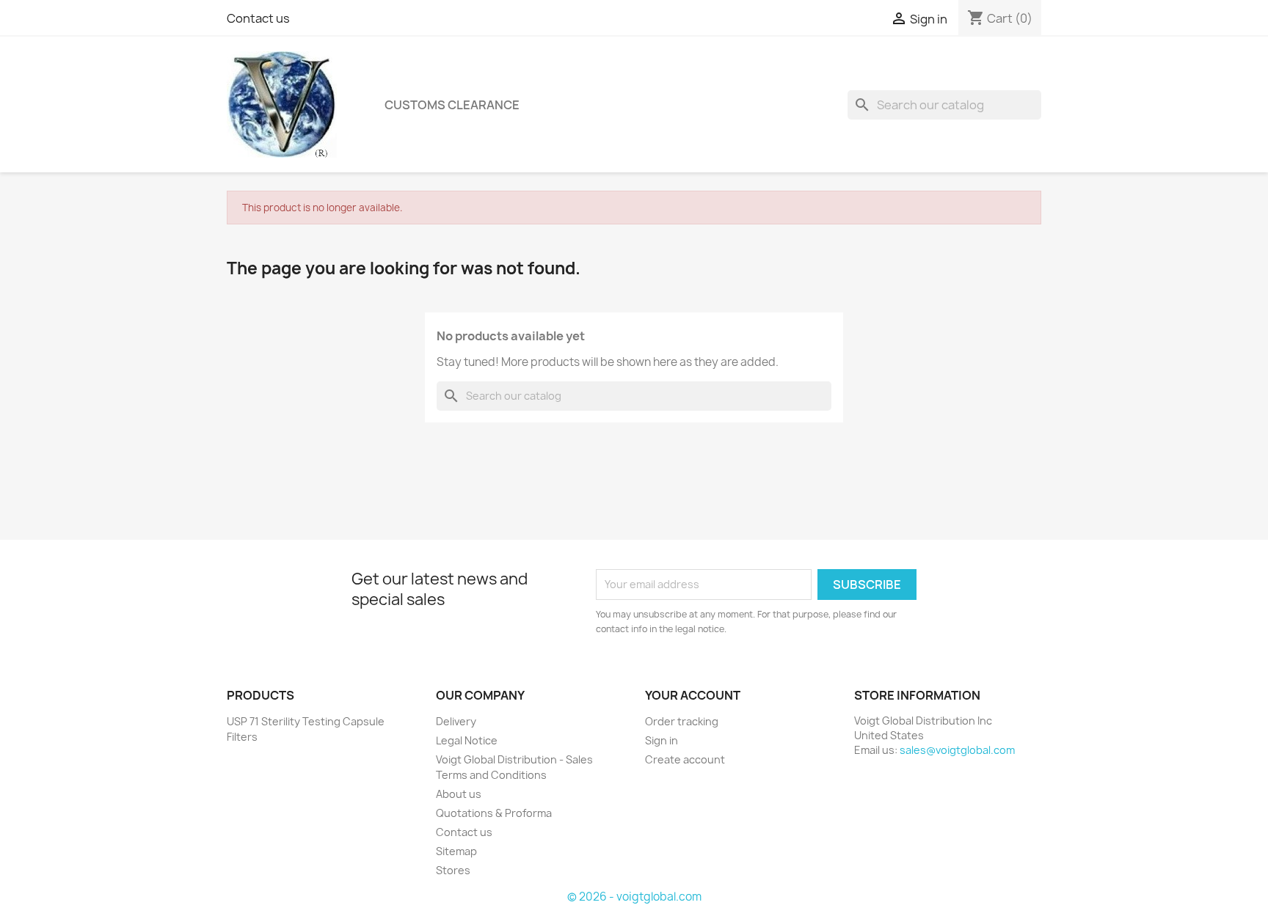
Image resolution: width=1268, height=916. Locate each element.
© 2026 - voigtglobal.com (634, 896)
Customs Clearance (452, 105)
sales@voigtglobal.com (957, 750)
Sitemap (456, 851)
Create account (685, 759)
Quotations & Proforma (494, 813)
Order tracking (681, 721)
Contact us (258, 18)
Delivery (456, 721)
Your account (692, 695)
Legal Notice (467, 740)
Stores (453, 870)
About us (458, 794)
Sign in (661, 740)
